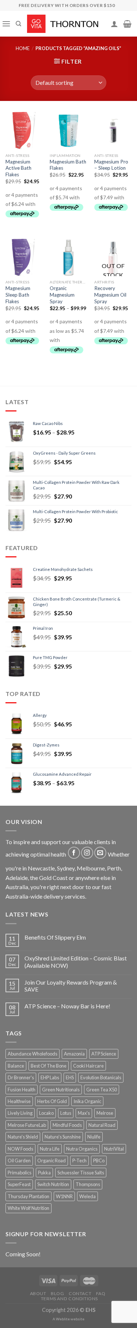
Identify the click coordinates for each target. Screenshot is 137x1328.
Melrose (104, 1113)
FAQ (101, 1293)
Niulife (93, 1137)
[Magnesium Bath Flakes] (68, 130)
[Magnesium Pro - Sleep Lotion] (113, 130)
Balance (16, 1066)
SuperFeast (19, 1184)
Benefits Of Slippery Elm (55, 937)
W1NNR (64, 1196)
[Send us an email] (100, 853)
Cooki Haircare (88, 1066)
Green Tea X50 (101, 1089)
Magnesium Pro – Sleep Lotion (111, 165)
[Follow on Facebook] (74, 853)
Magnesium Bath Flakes (68, 165)
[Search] (18, 24)
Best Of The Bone (48, 1066)
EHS (70, 1077)
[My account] (114, 24)
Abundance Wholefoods (32, 1054)
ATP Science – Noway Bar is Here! (67, 1005)
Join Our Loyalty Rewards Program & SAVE (70, 986)
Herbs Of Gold (52, 1101)
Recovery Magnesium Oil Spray (110, 294)
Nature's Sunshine (63, 1137)
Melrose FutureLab (27, 1125)
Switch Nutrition (53, 1184)
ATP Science (103, 1054)
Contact (80, 1293)
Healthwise (19, 1101)
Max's (84, 1113)
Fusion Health (21, 1089)
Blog (57, 1293)
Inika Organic (87, 1101)
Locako (46, 1113)
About (38, 1293)
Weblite (63, 1319)
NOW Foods (20, 1149)
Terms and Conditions (69, 1298)
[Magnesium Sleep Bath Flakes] (24, 257)
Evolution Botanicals (100, 1077)
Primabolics (19, 1172)
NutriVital (114, 1149)
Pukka (44, 1172)
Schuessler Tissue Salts (80, 1172)
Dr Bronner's (21, 1077)
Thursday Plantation (28, 1196)
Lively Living (20, 1113)
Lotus (65, 1113)
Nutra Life (50, 1149)
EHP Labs (50, 1077)
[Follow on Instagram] (87, 853)
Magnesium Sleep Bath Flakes (17, 294)
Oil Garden (19, 1160)
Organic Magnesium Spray (62, 294)
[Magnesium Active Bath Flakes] (24, 130)
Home (23, 48)
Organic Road (51, 1160)
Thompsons (88, 1184)
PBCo (98, 1160)
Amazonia (74, 1054)
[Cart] (127, 24)
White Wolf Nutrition (28, 1208)
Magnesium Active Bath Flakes (18, 168)
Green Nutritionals (61, 1089)
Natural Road (101, 1125)
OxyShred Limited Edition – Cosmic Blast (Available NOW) (75, 961)
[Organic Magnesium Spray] (68, 257)
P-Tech (79, 1160)
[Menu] (6, 24)
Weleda (87, 1196)
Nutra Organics (82, 1149)
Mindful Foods (67, 1125)
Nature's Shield (23, 1137)
